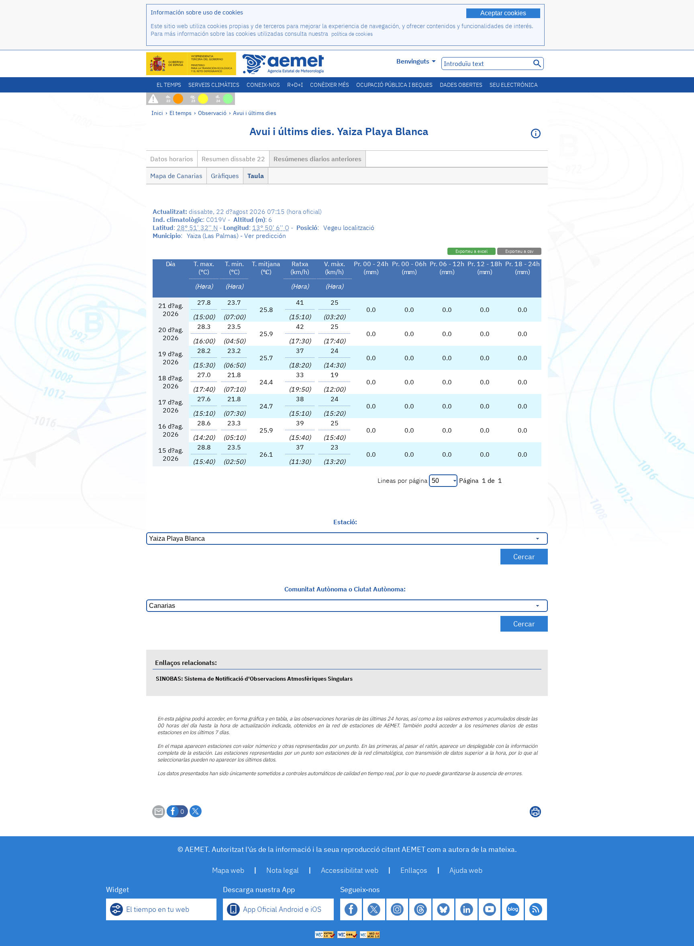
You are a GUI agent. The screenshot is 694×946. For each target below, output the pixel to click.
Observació (212, 113)
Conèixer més (329, 84)
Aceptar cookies (503, 13)
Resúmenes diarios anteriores (317, 159)
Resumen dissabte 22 (233, 159)
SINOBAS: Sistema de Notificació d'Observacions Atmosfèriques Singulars (254, 678)
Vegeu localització (348, 228)
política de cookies (352, 34)
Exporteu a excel (471, 251)
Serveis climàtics (213, 84)
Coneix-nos (263, 84)
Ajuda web (465, 870)
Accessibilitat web (349, 870)
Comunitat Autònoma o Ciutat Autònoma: (345, 589)
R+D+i (295, 84)
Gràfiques (225, 176)
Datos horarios (171, 159)
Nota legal (282, 870)
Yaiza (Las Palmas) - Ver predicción (236, 236)
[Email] (158, 816)
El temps (169, 84)
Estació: (345, 522)
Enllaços (413, 870)
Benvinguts (412, 61)
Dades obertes (461, 84)
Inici (157, 113)
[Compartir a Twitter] (196, 811)
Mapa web (228, 870)
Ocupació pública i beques (394, 84)
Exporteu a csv (519, 251)
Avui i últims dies (254, 113)
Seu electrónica (514, 84)
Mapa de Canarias (176, 176)
